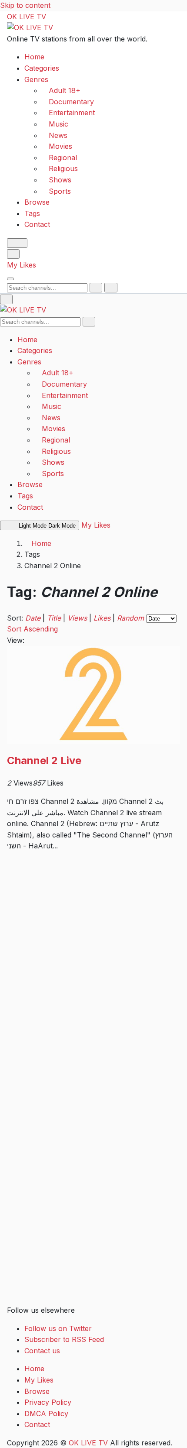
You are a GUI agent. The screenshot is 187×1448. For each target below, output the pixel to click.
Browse (37, 202)
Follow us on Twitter (58, 1328)
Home (34, 56)
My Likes (21, 265)
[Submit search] (96, 287)
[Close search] (110, 287)
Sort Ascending (32, 628)
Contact (37, 224)
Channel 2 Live (44, 760)
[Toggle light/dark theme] (17, 243)
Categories (41, 68)
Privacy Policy (47, 1402)
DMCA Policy (46, 1413)
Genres (36, 79)
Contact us (42, 1350)
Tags (32, 213)
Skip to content (25, 5)
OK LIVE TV (26, 16)
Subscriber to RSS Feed (64, 1339)
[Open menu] (10, 279)
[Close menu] (6, 299)
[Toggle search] (13, 254)
